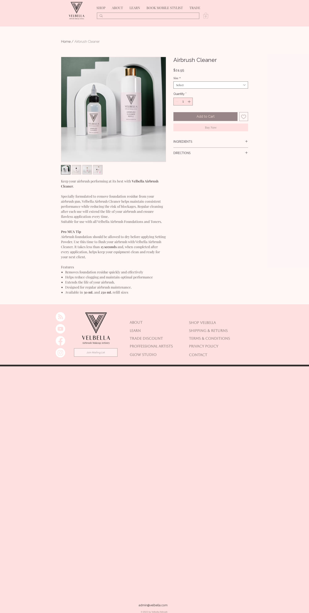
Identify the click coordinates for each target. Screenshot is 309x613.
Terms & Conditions (209, 338)
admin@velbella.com (153, 605)
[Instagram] (60, 353)
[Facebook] (60, 341)
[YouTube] (60, 329)
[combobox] (210, 85)
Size (177, 78)
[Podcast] (60, 317)
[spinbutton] (183, 101)
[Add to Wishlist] (243, 116)
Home (66, 42)
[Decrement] (176, 101)
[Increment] (189, 101)
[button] (205, 16)
